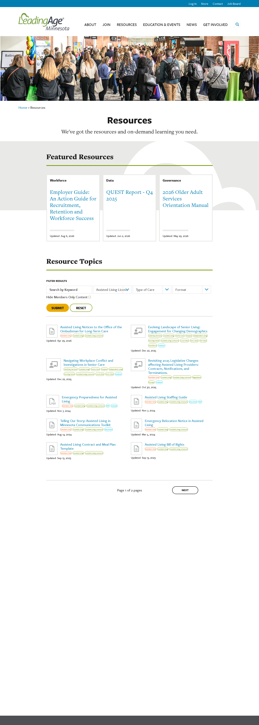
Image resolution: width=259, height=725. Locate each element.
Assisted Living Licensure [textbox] (113, 289)
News (192, 24)
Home (22, 107)
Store (204, 3)
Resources (127, 24)
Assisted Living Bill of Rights (164, 444)
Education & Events (161, 24)
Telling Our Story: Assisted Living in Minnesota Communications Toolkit (85, 422)
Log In (193, 3)
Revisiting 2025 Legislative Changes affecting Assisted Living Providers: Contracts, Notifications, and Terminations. (173, 366)
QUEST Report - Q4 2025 (129, 195)
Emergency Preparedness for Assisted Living (89, 399)
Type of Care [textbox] (145, 289)
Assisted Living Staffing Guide (166, 397)
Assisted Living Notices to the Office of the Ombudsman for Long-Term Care (91, 329)
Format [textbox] (180, 289)
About (90, 24)
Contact (218, 3)
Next (185, 490)
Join (106, 24)
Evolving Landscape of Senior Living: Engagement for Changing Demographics (177, 329)
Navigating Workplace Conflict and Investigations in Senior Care (88, 362)
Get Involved (215, 24)
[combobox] (112, 290)
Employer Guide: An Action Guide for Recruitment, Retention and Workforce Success (73, 205)
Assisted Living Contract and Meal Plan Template (88, 446)
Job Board (234, 3)
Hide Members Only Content (67, 297)
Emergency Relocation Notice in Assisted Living (174, 422)
